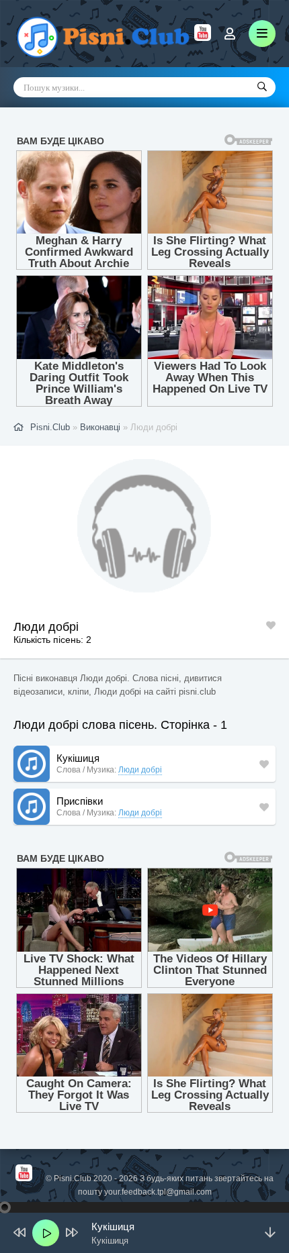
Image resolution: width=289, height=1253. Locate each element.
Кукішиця (77, 758)
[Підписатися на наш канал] (202, 37)
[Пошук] (262, 87)
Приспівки (79, 801)
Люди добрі (140, 769)
